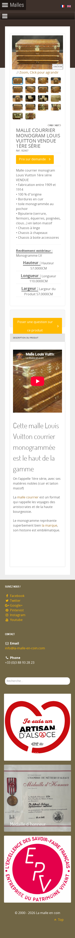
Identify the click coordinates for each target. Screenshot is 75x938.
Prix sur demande (32, 159)
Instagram (17, 615)
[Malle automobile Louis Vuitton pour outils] (58, 125)
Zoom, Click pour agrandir (39, 72)
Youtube (16, 620)
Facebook (16, 596)
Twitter (15, 601)
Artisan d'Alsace (24, 753)
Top (60, 920)
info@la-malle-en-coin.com (25, 648)
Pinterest (16, 610)
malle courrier (28, 497)
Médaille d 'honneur (28, 824)
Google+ (16, 605)
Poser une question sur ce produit (35, 326)
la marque (49, 525)
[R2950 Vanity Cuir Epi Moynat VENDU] (50, 125)
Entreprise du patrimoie (32, 895)
